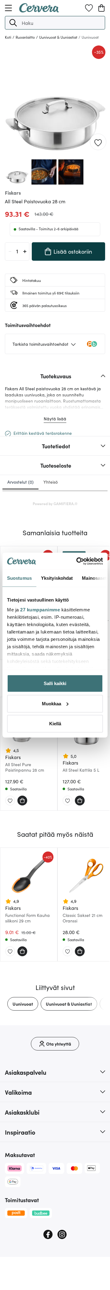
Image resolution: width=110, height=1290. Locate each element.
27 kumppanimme (40, 609)
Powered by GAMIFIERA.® (55, 503)
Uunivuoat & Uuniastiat (69, 1004)
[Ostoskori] (101, 8)
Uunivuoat (23, 1004)
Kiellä (55, 723)
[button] (13, 22)
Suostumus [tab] (19, 578)
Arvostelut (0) (20, 482)
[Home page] (39, 10)
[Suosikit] (89, 8)
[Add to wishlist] (98, 142)
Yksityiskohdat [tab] (57, 578)
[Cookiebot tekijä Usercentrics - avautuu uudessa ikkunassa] (77, 561)
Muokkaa (51, 703)
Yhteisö (50, 482)
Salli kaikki (55, 683)
